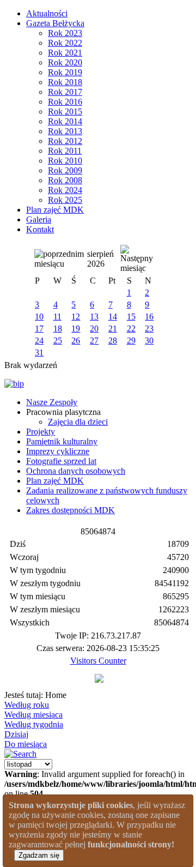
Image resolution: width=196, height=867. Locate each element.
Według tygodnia (33, 724)
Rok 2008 (65, 180)
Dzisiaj (16, 734)
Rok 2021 (65, 52)
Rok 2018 (65, 82)
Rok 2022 (65, 42)
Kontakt (40, 229)
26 (75, 340)
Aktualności (47, 13)
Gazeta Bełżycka (55, 23)
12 (75, 316)
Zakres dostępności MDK (70, 510)
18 (57, 328)
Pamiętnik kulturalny (61, 441)
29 (131, 340)
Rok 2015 (65, 111)
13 (94, 316)
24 (39, 340)
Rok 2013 (65, 131)
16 (149, 316)
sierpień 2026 (100, 258)
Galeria (38, 219)
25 (57, 340)
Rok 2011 (65, 150)
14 (112, 316)
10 (39, 316)
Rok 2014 (65, 121)
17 (39, 328)
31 (39, 352)
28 (112, 340)
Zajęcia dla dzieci (78, 421)
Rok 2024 (65, 190)
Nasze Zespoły (51, 402)
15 (131, 316)
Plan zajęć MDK (55, 209)
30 (149, 340)
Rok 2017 (65, 92)
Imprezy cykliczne (57, 451)
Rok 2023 (65, 33)
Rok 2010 (65, 160)
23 (149, 328)
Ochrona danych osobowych (75, 470)
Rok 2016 (65, 101)
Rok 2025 (65, 199)
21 (112, 328)
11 (57, 316)
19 (75, 328)
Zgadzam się (39, 855)
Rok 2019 (65, 72)
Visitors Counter (98, 660)
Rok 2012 (65, 141)
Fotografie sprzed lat (61, 461)
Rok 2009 (65, 170)
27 (94, 340)
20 (94, 328)
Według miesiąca (33, 714)
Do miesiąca (25, 744)
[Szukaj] (20, 753)
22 (131, 328)
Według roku (26, 704)
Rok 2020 (65, 62)
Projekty (40, 431)
